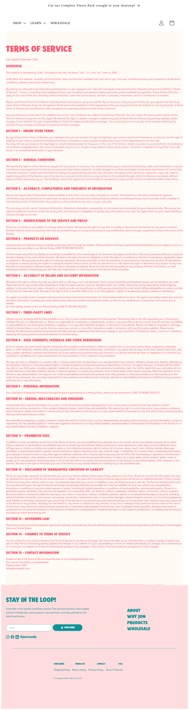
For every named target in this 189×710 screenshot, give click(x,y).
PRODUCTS (137, 623)
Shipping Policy (62, 670)
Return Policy (79, 670)
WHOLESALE (138, 629)
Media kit (80, 664)
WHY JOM (136, 616)
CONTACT (101, 664)
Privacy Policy (96, 670)
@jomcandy (28, 637)
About (133, 610)
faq (120, 664)
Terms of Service (114, 670)
